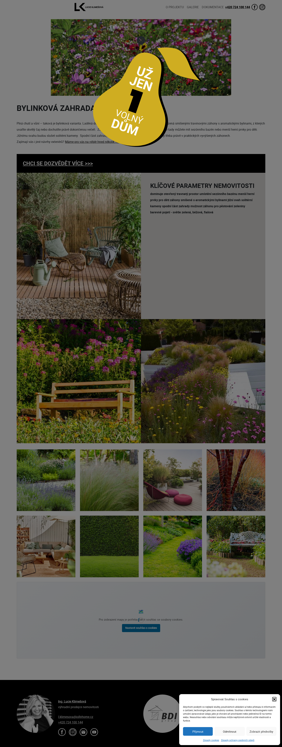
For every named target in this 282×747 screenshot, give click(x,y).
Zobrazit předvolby (261, 731)
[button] (274, 699)
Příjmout (197, 731)
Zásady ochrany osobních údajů (237, 740)
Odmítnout (229, 731)
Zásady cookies (211, 740)
